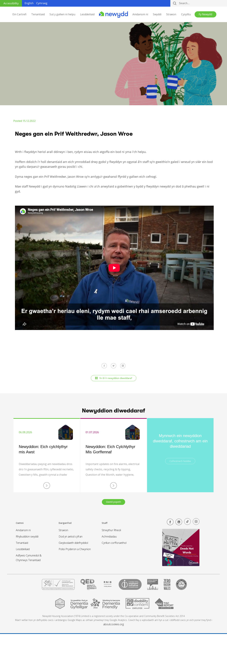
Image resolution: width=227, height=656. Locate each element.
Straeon (171, 14)
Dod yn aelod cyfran (70, 536)
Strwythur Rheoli (111, 530)
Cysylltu (186, 14)
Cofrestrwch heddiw (180, 461)
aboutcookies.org (113, 624)
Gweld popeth (113, 501)
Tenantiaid (38, 14)
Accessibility (11, 3)
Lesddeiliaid (87, 14)
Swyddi (157, 14)
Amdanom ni (140, 14)
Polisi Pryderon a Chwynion (75, 549)
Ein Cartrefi (19, 14)
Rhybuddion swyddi (27, 536)
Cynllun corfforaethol (114, 543)
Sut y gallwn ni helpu (62, 14)
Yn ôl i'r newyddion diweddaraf (115, 378)
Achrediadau (109, 536)
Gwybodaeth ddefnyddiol (73, 543)
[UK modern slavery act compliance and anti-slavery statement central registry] (164, 605)
